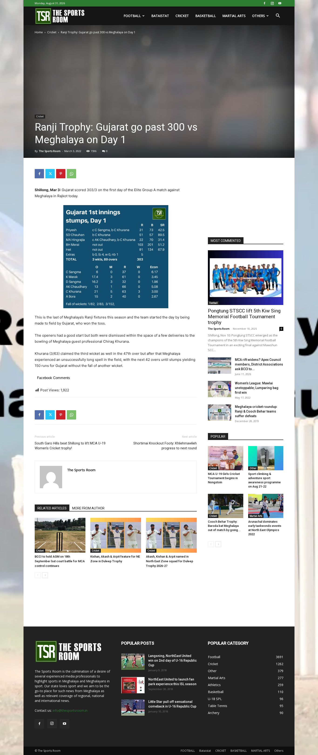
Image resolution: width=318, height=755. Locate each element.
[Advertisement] (243, 198)
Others (258, 16)
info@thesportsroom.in (70, 710)
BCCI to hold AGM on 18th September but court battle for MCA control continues (60, 561)
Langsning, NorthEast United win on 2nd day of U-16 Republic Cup (172, 660)
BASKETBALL (205, 16)
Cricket (51, 32)
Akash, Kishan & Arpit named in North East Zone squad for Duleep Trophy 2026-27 (169, 561)
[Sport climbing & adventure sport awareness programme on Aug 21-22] (266, 458)
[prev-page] (38, 575)
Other (253, 468)
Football (213, 303)
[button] (277, 16)
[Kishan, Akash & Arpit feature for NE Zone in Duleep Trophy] (115, 535)
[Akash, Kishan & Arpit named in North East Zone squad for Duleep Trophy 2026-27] (171, 535)
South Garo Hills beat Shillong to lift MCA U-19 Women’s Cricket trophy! (70, 445)
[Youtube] (279, 3)
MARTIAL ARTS (234, 16)
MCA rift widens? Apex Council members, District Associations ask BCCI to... (259, 364)
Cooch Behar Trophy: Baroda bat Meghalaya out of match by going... (224, 526)
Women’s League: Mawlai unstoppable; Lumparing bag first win (256, 387)
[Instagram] (272, 3)
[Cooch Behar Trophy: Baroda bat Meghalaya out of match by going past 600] (225, 506)
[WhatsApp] (71, 173)
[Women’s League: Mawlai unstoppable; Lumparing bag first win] (219, 389)
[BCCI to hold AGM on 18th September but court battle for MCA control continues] (60, 535)
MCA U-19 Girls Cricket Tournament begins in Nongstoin (224, 478)
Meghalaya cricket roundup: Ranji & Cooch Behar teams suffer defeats (256, 411)
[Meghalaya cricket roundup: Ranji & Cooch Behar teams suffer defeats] (219, 412)
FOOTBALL (132, 16)
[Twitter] (50, 173)
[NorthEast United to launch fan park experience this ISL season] (133, 685)
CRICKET (182, 16)
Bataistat (160, 16)
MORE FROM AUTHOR (88, 508)
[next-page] (45, 575)
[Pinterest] (60, 173)
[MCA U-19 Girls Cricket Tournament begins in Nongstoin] (225, 458)
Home (39, 32)
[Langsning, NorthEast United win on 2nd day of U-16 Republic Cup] (133, 661)
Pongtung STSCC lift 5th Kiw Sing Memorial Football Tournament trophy (244, 316)
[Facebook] (264, 3)
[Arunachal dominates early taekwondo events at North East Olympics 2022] (266, 506)
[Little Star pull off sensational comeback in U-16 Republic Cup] (133, 707)
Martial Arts (256, 516)
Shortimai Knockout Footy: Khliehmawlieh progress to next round (165, 445)
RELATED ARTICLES (52, 508)
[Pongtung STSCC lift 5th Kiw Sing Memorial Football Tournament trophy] (245, 277)
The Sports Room (50, 151)
